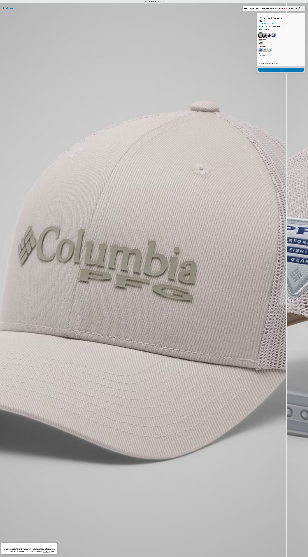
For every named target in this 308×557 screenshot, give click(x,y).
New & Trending (249, 8)
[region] (154, 280)
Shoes (272, 8)
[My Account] (299, 8)
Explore (290, 8)
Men (257, 8)
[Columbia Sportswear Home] (8, 8)
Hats (260, 16)
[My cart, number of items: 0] (303, 8)
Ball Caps (264, 16)
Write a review (276, 26)
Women (262, 8)
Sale (285, 8)
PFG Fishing (279, 8)
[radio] (260, 35)
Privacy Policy (46, 552)
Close (55, 544)
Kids (267, 8)
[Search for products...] (296, 8)
